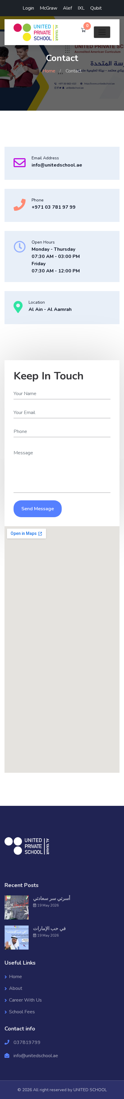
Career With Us (25, 1000)
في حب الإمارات (49, 928)
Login (28, 8)
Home (48, 71)
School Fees (22, 1011)
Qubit (96, 8)
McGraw (48, 8)
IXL (81, 8)
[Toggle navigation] (102, 32)
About (15, 988)
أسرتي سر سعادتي (51, 898)
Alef (67, 8)
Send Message (37, 508)
